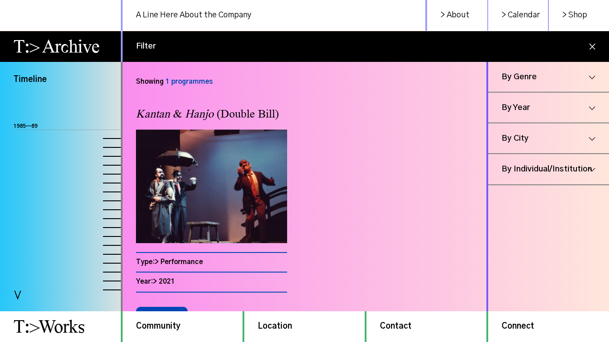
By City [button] (515, 138)
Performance (181, 262)
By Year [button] (516, 108)
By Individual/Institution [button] (547, 169)
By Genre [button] (519, 77)
